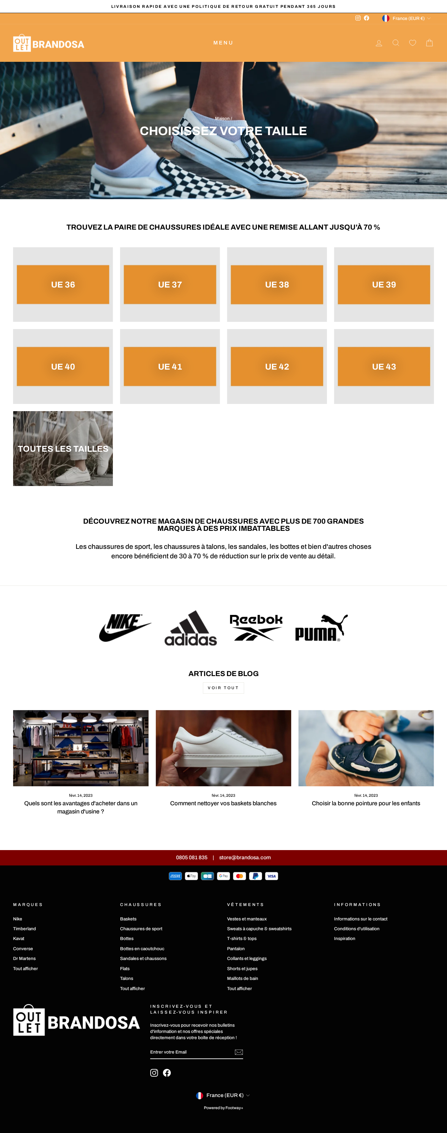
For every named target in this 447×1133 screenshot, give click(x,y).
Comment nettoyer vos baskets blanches (223, 803)
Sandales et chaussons (143, 958)
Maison (222, 118)
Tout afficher (25, 968)
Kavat (18, 938)
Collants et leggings (247, 958)
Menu (223, 42)
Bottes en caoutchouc (142, 948)
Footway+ (234, 1108)
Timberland (24, 928)
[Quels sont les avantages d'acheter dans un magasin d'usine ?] (81, 748)
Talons (126, 978)
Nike (17, 918)
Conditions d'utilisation (357, 928)
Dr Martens (24, 958)
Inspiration (344, 938)
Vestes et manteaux (247, 918)
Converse (23, 948)
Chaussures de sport (141, 928)
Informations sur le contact (360, 918)
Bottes (127, 938)
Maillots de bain (242, 978)
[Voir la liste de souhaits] (412, 43)
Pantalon (236, 948)
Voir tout (223, 688)
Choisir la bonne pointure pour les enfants (366, 803)
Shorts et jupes (242, 968)
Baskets (128, 918)
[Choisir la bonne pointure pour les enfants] (366, 748)
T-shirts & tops (242, 938)
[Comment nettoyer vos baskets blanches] (223, 748)
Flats (125, 968)
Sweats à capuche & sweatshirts (259, 928)
